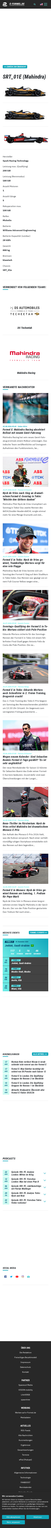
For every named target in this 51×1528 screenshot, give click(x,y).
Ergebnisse (25, 1445)
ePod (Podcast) (25, 1459)
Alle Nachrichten (25, 1435)
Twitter (11, 1276)
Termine (25, 1455)
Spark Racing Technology (16, 160)
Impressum (25, 1362)
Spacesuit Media (25, 1385)
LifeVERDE (25, 1395)
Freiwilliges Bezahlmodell (25, 1357)
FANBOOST (25, 1482)
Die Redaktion (26, 1352)
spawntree (25, 1399)
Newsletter (28, 1276)
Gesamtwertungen (25, 1450)
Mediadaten (26, 1417)
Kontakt (25, 1372)
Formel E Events (37, 932)
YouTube (17, 1276)
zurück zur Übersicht (16, 67)
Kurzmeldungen (25, 1440)
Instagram (23, 1276)
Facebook (5, 1276)
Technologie (25, 1477)
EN (41, 4)
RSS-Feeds (25, 1430)
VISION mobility (25, 1390)
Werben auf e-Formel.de (25, 1412)
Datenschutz (25, 1367)
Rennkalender (26, 1487)
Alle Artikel (38, 1054)
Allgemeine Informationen (25, 1472)
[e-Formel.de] (13, 4)
